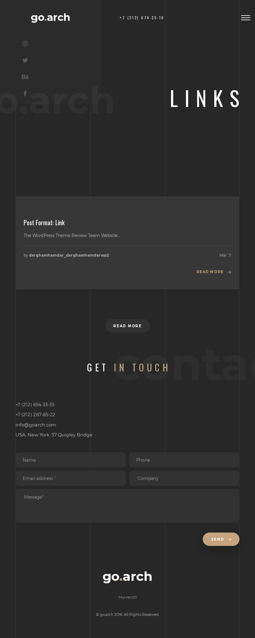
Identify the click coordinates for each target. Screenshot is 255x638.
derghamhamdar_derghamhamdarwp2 (69, 255)
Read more (210, 271)
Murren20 (127, 597)
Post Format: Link (44, 222)
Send (218, 539)
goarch (50, 17)
